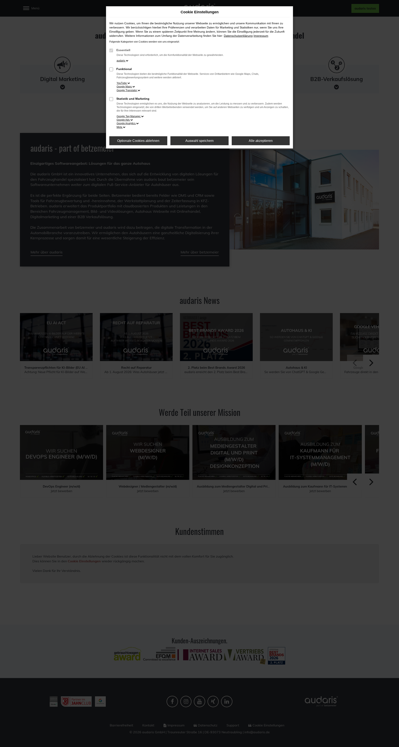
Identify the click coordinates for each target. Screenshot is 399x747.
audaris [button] (121, 60)
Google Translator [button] (127, 90)
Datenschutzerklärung (238, 35)
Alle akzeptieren (261, 141)
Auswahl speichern (199, 141)
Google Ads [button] (123, 119)
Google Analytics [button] (126, 123)
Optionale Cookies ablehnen (138, 141)
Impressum (261, 35)
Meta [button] (120, 127)
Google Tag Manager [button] (129, 116)
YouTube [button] (122, 83)
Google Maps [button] (124, 86)
